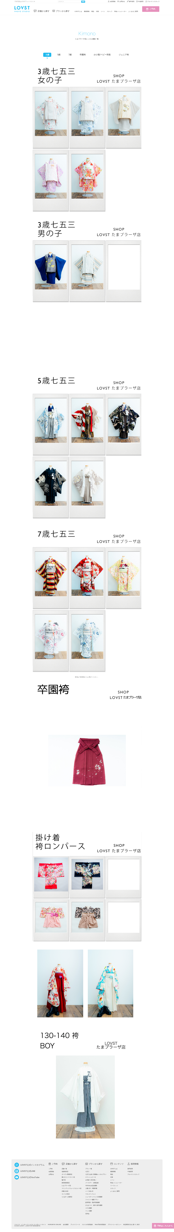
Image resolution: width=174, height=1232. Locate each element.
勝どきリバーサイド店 (68, 1177)
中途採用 (140, 1)
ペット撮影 (88, 1211)
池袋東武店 (65, 1171)
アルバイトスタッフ (153, 1)
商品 (92, 11)
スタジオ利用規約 (87, 1224)
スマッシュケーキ (90, 1177)
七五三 (87, 1171)
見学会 (87, 1213)
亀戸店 (64, 1180)
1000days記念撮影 (91, 1185)
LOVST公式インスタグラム (32, 1165)
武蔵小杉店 (65, 1191)
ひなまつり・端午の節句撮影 (93, 1205)
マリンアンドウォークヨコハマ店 (71, 1188)
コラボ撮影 (88, 1208)
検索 (83, 1)
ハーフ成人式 (89, 1191)
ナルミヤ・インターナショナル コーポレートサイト (30, 1224)
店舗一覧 (64, 1168)
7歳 (70, 54)
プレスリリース (75, 1224)
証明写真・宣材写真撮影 (92, 1202)
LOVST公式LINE (27, 1171)
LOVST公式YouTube (29, 1177)
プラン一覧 (88, 1168)
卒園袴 (83, 54)
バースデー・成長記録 (91, 1182)
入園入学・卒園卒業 (91, 1188)
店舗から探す (43, 11)
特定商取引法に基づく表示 (131, 1224)
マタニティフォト (90, 1194)
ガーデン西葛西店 (67, 1174)
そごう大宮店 (66, 1194)
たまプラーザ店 (66, 1185)
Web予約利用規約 (100, 1224)
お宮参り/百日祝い (90, 1180)
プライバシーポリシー (114, 1224)
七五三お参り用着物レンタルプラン (95, 1174)
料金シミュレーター (120, 11)
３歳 (47, 54)
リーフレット (114, 1185)
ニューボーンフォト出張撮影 (93, 1196)
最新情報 (86, 11)
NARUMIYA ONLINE (54, 1224)
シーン (103, 11)
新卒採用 (131, 1)
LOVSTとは (78, 11)
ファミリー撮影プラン (91, 1199)
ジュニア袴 (124, 54)
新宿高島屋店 (66, 1182)
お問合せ (122, 1)
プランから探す (63, 11)
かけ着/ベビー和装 (102, 54)
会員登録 (112, 1)
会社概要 (65, 1224)
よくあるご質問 (133, 11)
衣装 (97, 11)
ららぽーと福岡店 (67, 1196)
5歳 (58, 54)
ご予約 (152, 9)
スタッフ (109, 11)
